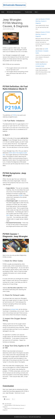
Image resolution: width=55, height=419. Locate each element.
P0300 (21, 195)
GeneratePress (37, 417)
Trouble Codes (28, 12)
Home (2, 12)
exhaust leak (14, 309)
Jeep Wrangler (7, 403)
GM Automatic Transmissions (14, 12)
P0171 (8, 215)
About (36, 12)
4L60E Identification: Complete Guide (42, 51)
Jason (37, 19)
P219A (14, 115)
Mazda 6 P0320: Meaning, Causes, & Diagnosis (43, 21)
